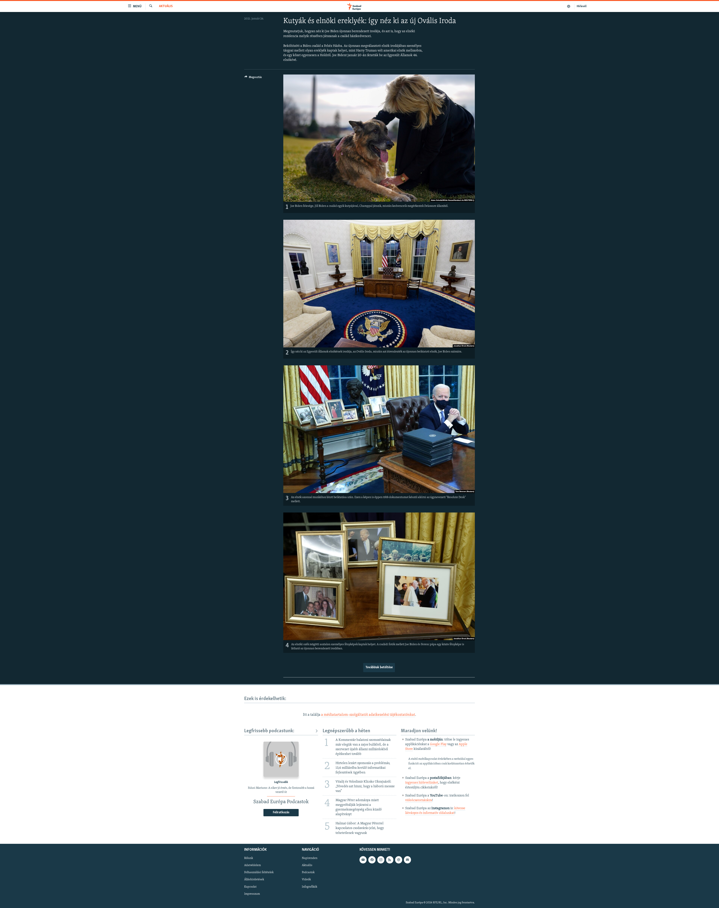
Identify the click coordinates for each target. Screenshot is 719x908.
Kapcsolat (250, 886)
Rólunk (248, 858)
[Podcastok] (568, 6)
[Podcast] (398, 859)
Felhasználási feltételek (259, 872)
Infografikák (309, 886)
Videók (306, 879)
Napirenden (309, 858)
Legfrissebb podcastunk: (269, 731)
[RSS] (389, 859)
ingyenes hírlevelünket (421, 782)
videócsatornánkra (418, 800)
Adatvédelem (252, 865)
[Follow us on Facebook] (371, 859)
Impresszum (252, 893)
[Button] (253, 78)
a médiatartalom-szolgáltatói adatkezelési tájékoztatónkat (368, 715)
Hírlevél (581, 6)
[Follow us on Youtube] (363, 859)
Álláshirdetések (254, 879)
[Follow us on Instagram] (380, 859)
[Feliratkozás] (407, 859)
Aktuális (166, 6)
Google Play (438, 744)
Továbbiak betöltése (379, 667)
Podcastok (308, 872)
